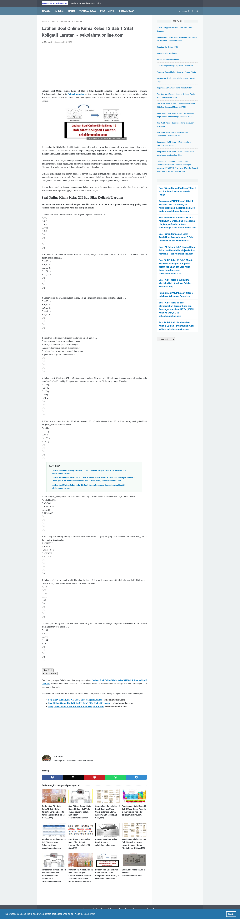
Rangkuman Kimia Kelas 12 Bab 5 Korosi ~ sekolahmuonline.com (107, 842)
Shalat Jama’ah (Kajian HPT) (168, 53)
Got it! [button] (231, 914)
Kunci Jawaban (49, 673)
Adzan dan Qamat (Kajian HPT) (169, 59)
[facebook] (52, 777)
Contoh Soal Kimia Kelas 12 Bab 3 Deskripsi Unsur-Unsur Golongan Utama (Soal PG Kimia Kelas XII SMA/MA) (107, 812)
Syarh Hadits (107, 11)
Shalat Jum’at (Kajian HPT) (167, 47)
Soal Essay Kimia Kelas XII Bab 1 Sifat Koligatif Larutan (75, 700)
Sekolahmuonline (76, 94)
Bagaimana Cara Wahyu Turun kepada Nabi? (174, 88)
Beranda (46, 11)
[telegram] (136, 777)
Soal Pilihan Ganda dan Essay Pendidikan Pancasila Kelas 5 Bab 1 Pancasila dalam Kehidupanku (176, 237)
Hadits (71, 11)
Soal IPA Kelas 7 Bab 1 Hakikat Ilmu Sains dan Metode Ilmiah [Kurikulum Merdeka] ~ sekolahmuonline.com (177, 250)
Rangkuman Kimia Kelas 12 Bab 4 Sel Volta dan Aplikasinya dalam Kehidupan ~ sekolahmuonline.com (54, 876)
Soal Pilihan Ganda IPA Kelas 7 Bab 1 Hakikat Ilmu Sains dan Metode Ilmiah (177, 191)
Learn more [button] (89, 914)
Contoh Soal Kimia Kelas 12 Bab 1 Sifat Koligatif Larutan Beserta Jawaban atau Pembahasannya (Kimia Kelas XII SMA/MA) (80, 876)
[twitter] (73, 777)
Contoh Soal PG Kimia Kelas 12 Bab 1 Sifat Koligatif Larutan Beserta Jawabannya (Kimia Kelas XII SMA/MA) (53, 812)
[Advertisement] (94, 66)
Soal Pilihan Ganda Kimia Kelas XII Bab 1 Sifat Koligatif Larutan (79, 703)
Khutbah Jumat (126, 11)
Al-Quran (59, 11)
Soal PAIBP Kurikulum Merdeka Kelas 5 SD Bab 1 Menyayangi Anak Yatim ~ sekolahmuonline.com (176, 325)
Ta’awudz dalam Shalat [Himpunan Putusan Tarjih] (176, 72)
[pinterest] (94, 777)
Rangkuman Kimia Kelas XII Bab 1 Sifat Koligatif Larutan (76, 706)
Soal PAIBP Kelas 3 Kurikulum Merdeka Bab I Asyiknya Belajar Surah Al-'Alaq (175, 283)
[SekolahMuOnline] (56, 3)
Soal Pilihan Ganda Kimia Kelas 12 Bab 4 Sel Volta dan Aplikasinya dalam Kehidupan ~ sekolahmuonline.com (79, 812)
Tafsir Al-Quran (87, 11)
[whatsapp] (115, 777)
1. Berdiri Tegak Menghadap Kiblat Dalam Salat (175, 66)
